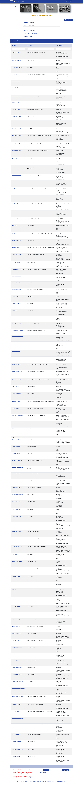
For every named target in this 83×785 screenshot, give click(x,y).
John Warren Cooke (16, 188)
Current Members (32, 781)
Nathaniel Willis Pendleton (17, 494)
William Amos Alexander (17, 60)
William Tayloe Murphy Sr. (17, 467)
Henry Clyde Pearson (16, 480)
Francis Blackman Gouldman (18, 269)
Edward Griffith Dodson (32, 33)
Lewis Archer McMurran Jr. (17, 415)
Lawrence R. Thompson (17, 660)
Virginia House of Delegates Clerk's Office (57, 781)
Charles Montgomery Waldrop (18, 688)
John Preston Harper (16, 303)
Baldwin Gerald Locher (17, 379)
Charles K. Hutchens (16, 342)
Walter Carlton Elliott (16, 240)
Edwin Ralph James (16, 351)
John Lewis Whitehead (17, 724)
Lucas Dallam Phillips (16, 501)
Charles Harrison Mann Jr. (17, 393)
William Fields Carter (16, 150)
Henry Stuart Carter (16, 143)
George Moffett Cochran (17, 166)
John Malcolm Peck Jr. (17, 487)
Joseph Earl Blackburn (17, 87)
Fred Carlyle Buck (16, 109)
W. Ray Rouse (15, 589)
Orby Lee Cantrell (16, 121)
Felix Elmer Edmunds (16, 233)
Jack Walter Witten (16, 756)
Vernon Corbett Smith (16, 633)
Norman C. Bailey (15, 74)
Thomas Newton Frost (17, 254)
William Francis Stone (16, 654)
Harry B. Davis (15, 218)
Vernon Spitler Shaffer (16, 613)
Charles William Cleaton (17, 158)
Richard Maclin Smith (16, 626)
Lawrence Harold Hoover (17, 330)
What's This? (46, 769)
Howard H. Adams (16, 52)
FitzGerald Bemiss (16, 81)
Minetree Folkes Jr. (16, 247)
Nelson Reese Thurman (17, 674)
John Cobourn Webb (16, 704)
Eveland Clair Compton (17, 181)
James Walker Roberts (17, 583)
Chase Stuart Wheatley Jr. (17, 718)
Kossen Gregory (15, 296)
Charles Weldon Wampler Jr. (18, 696)
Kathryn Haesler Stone (17, 647)
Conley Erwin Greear (16, 276)
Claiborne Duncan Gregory (17, 289)
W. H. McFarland (15, 408)
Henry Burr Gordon (16, 262)
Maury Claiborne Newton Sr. (18, 473)
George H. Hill (15, 310)
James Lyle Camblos (16, 116)
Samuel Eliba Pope (16, 523)
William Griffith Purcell (17, 554)
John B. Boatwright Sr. (17, 96)
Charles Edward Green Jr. (17, 282)
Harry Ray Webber (16, 711)
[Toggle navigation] (11, 1)
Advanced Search (43, 772)
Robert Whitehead (16, 734)
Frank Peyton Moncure (17, 422)
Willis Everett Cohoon (16, 175)
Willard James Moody (16, 428)
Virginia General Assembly (22, 781)
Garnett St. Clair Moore (17, 439)
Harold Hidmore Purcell (17, 546)
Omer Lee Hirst (15, 317)
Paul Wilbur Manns (16, 401)
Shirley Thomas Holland (17, 323)
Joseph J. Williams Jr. (16, 741)
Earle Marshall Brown (16, 102)
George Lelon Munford (17, 460)
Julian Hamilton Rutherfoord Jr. (18, 598)
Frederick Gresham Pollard (17, 516)
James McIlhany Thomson (17, 667)
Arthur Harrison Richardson (18, 568)
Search (68, 1)
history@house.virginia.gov (27, 777)
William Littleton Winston (17, 749)
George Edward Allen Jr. (17, 67)
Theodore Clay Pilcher (17, 509)
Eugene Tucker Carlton (17, 128)
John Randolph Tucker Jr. (17, 681)
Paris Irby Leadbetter (16, 364)
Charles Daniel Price (16, 531)
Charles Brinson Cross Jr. (17, 196)
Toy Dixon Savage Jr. (16, 606)
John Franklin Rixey (16, 576)
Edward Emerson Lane (17, 357)
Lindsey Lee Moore (16, 446)
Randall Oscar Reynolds (17, 561)
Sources (65, 770)
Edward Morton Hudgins (17, 336)
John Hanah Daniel (16, 203)
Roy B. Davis (14, 225)
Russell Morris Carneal (17, 135)
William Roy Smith (16, 640)
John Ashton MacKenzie (17, 386)
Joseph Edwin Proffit (16, 538)
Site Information (40, 781)
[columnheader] (18, 45)
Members (14, 41)
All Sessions (69, 20)
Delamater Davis (15, 211)
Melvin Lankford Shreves (17, 619)
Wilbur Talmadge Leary (17, 371)
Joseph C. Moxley (16, 453)
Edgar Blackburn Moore (33, 30)
